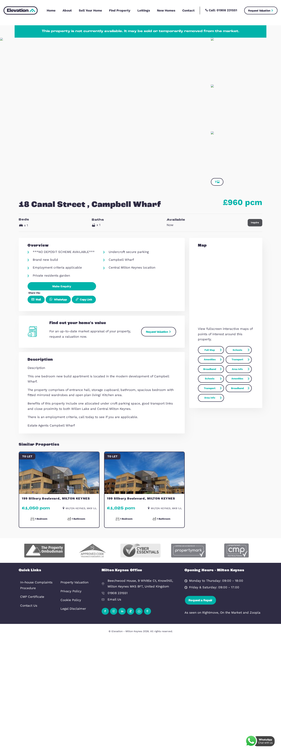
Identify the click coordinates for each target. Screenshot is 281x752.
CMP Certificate (32, 597)
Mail (38, 299)
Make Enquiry (61, 286)
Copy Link (85, 299)
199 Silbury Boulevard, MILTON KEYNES (56, 498)
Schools (237, 350)
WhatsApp (60, 299)
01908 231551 (227, 10)
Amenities (210, 359)
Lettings (143, 10)
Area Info (237, 369)
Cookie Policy (70, 600)
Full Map (209, 350)
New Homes (166, 10)
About (67, 10)
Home (51, 10)
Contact (188, 10)
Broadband (209, 369)
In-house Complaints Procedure (36, 585)
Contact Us (28, 605)
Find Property (119, 10)
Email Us (114, 599)
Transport (237, 359)
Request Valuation (259, 10)
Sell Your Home (90, 10)
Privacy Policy (70, 591)
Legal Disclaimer (73, 609)
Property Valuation (74, 582)
